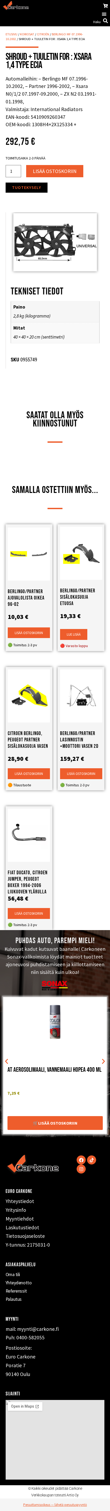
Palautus (14, 1299)
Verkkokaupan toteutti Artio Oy (55, 1495)
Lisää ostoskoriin (55, 171)
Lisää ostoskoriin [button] (29, 633)
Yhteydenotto (19, 1283)
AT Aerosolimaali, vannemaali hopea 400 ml (54, 1070)
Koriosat (27, 34)
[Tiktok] (91, 1159)
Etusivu (11, 34)
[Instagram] (81, 1169)
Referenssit (16, 1291)
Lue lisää (74, 634)
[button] (104, 14)
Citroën (43, 34)
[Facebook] (81, 1159)
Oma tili (13, 1274)
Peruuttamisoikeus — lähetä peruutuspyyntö (55, 1504)
